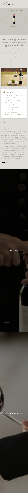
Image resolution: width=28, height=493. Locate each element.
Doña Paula (7, 4)
